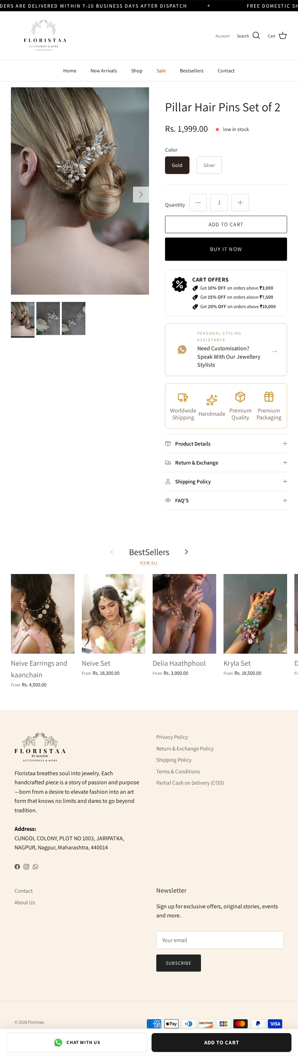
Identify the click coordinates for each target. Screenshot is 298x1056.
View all (149, 562)
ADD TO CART (221, 1042)
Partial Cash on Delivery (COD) (190, 782)
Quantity (175, 204)
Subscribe (179, 963)
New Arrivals (103, 70)
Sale (161, 70)
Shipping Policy (174, 759)
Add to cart (226, 224)
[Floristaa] (43, 36)
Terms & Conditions (178, 771)
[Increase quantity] (240, 202)
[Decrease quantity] (198, 202)
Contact (226, 70)
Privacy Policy (172, 736)
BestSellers (149, 552)
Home (69, 70)
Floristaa (36, 1022)
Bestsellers (192, 70)
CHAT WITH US (83, 1042)
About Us (25, 902)
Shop (136, 70)
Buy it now (226, 249)
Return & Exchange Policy (185, 748)
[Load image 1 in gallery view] (80, 191)
